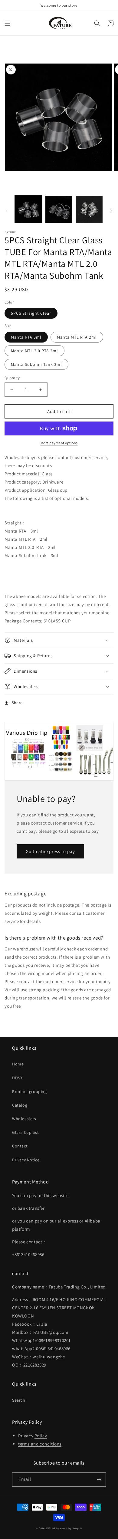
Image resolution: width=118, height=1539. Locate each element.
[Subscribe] (99, 1479)
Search (18, 1400)
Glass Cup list (25, 1132)
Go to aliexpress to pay (50, 851)
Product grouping (29, 1091)
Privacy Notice (25, 1160)
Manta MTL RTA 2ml (77, 337)
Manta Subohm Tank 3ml (36, 364)
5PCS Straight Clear (31, 313)
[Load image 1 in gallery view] (28, 209)
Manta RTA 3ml (26, 337)
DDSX (17, 1078)
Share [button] (17, 702)
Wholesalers (24, 1118)
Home (18, 1064)
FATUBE (50, 1528)
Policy (40, 1436)
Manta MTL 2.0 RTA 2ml (34, 350)
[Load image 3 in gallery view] (89, 209)
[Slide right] (111, 210)
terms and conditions (39, 1444)
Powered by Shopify (69, 1528)
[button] (7, 23)
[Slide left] (6, 210)
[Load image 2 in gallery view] (58, 209)
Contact (20, 1146)
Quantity (12, 377)
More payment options (59, 443)
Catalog (19, 1105)
